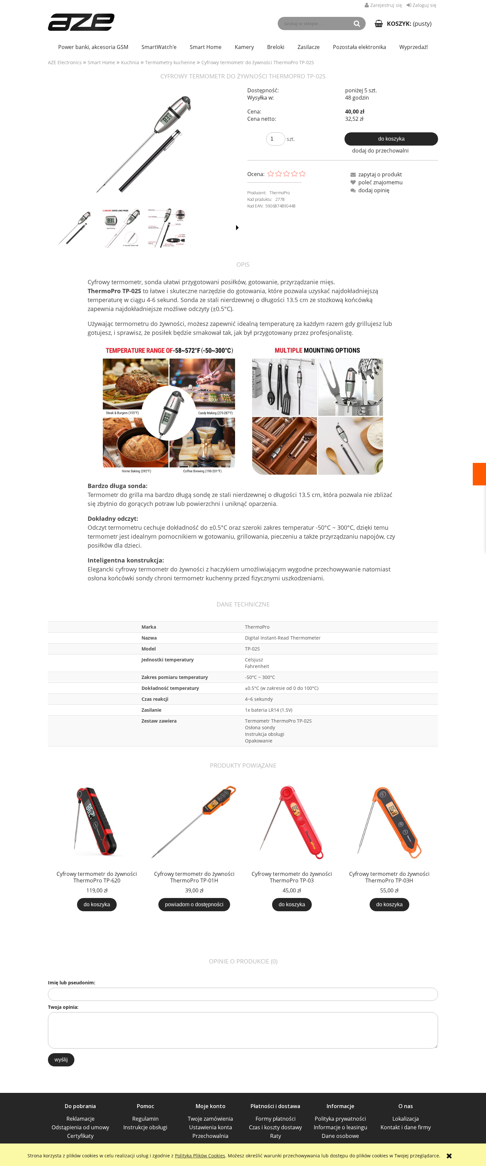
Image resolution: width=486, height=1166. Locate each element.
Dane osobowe (340, 1136)
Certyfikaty (80, 1136)
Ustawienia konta (210, 1127)
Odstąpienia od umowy (80, 1127)
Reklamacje (80, 1118)
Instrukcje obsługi (145, 1127)
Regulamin (145, 1118)
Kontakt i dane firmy (406, 1127)
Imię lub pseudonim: (71, 982)
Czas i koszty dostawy (275, 1127)
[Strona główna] (81, 18)
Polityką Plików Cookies (200, 1155)
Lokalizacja (405, 1118)
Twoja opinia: (63, 1007)
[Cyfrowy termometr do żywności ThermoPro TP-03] (292, 823)
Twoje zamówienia (210, 1118)
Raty (275, 1136)
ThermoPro (279, 193)
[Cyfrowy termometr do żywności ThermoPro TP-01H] (194, 823)
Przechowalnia (210, 1136)
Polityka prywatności (340, 1118)
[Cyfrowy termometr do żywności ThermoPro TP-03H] (389, 823)
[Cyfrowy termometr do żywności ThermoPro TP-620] (96, 823)
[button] (237, 227)
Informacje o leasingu (340, 1127)
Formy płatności (276, 1118)
